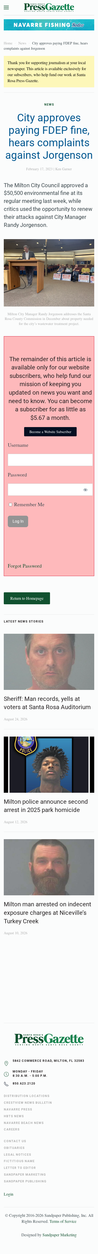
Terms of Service (63, 1221)
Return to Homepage (26, 598)
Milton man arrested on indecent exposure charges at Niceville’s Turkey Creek (47, 913)
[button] (6, 7)
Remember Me (28, 504)
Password (17, 474)
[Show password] (85, 489)
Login (8, 1194)
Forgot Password (25, 565)
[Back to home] (49, 7)
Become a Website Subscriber (50, 431)
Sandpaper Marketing (59, 1234)
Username (18, 445)
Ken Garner (63, 168)
